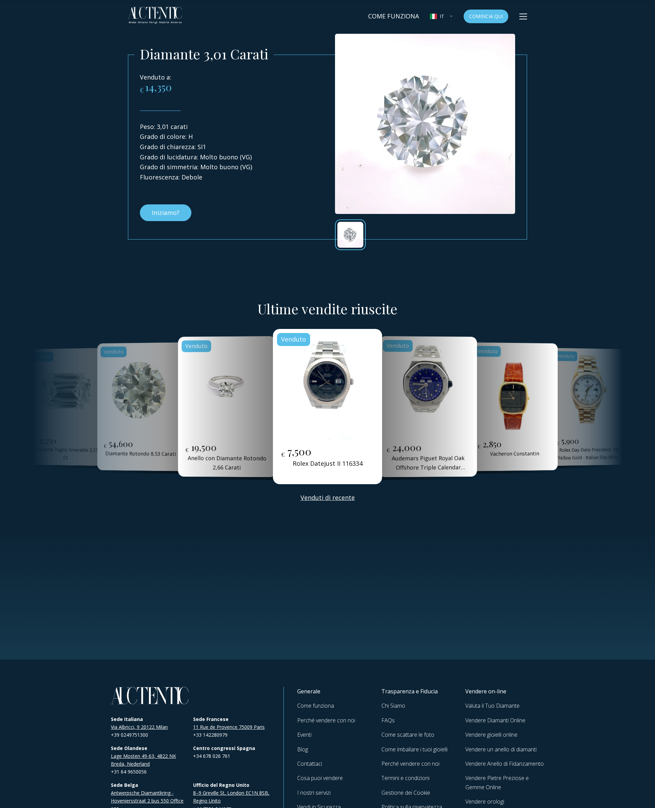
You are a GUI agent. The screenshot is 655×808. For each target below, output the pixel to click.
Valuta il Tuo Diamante (492, 705)
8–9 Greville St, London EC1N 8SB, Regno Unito (231, 797)
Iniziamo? (165, 212)
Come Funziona (393, 16)
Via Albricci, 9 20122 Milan (139, 727)
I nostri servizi (314, 792)
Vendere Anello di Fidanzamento (504, 763)
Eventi (304, 734)
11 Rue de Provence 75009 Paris (229, 727)
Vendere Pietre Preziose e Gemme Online (497, 782)
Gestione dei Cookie (405, 792)
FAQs (388, 720)
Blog (302, 749)
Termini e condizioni (405, 778)
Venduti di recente (328, 497)
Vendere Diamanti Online (495, 720)
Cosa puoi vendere (320, 778)
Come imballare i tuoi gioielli (414, 749)
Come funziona (315, 705)
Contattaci (309, 763)
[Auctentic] (150, 695)
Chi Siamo (393, 705)
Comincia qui (486, 16)
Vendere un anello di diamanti (501, 749)
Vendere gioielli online (491, 734)
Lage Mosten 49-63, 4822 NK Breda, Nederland (143, 760)
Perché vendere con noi (326, 720)
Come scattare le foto (407, 734)
